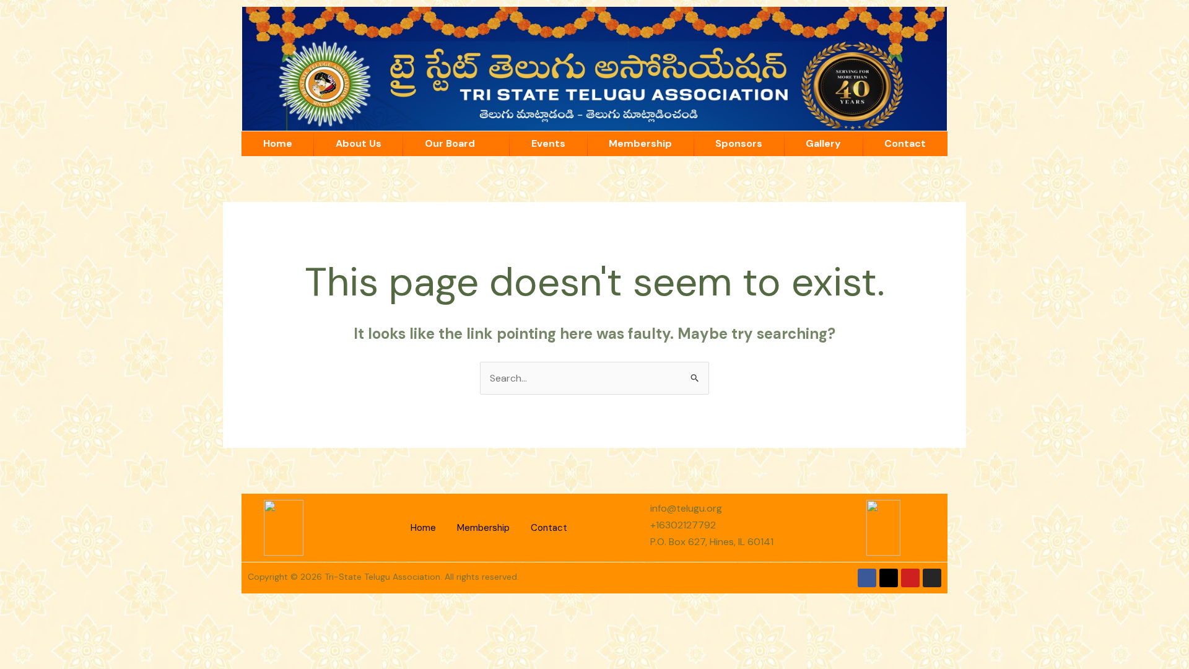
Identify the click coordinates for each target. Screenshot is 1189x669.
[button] (456, 143)
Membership (640, 143)
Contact (905, 143)
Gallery (823, 143)
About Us (358, 143)
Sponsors (738, 143)
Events (548, 143)
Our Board (450, 143)
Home (277, 143)
